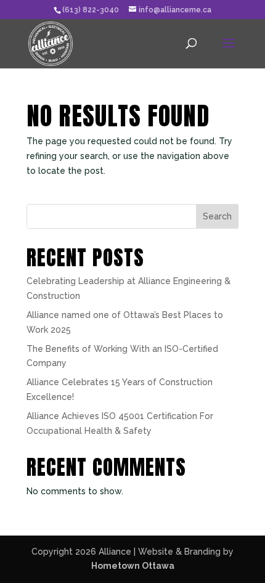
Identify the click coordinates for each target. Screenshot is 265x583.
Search (217, 216)
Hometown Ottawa (132, 566)
